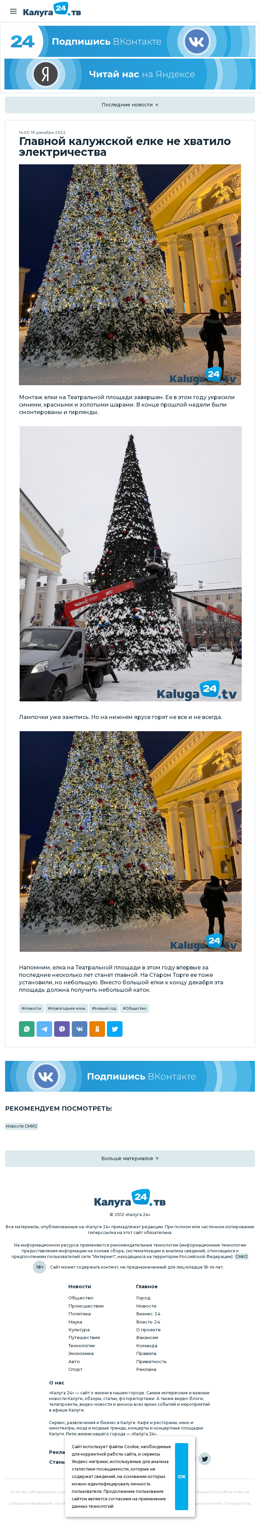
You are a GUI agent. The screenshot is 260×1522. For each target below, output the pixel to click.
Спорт (75, 1369)
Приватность (151, 1361)
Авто (74, 1361)
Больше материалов (127, 1158)
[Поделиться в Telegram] (44, 1029)
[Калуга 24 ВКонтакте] (130, 41)
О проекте (148, 1329)
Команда (146, 1345)
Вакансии (147, 1337)
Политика (79, 1313)
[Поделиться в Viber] (62, 1029)
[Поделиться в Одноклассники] (97, 1029)
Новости (32, 1008)
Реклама (146, 1369)
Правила (146, 1353)
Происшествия (86, 1306)
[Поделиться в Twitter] (114, 1029)
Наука (75, 1321)
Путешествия (84, 1337)
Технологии (81, 1345)
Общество (136, 1008)
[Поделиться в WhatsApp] (26, 1029)
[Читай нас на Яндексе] (130, 74)
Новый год (105, 1008)
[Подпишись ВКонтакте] (130, 1076)
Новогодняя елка (68, 1008)
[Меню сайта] (13, 11)
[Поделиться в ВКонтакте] (79, 1029)
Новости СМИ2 (21, 1126)
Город (143, 1297)
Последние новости (127, 105)
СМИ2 (241, 1256)
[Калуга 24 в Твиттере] (204, 1459)
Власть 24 (148, 1321)
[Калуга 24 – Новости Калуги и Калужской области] (52, 9)
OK (182, 1477)
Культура (79, 1329)
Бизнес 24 (148, 1313)
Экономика (81, 1353)
